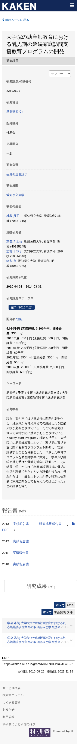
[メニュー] (72, 5)
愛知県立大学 (15, 195)
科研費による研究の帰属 (19, 724)
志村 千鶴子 (14, 251)
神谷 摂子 (12, 216)
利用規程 (9, 717)
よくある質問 (12, 702)
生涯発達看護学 (16, 174)
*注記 (19, 319)
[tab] (40, 586)
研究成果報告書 (50, 524)
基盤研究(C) (14, 111)
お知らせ (9, 709)
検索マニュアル (13, 695)
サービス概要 (12, 688)
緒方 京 (11, 261)
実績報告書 (21, 524)
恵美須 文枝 (14, 241)
